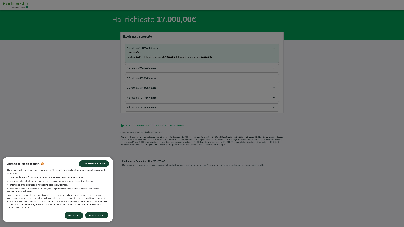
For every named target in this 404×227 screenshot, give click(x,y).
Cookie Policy (65, 201)
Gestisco (72, 215)
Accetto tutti (95, 215)
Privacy (75, 201)
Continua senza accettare (94, 163)
